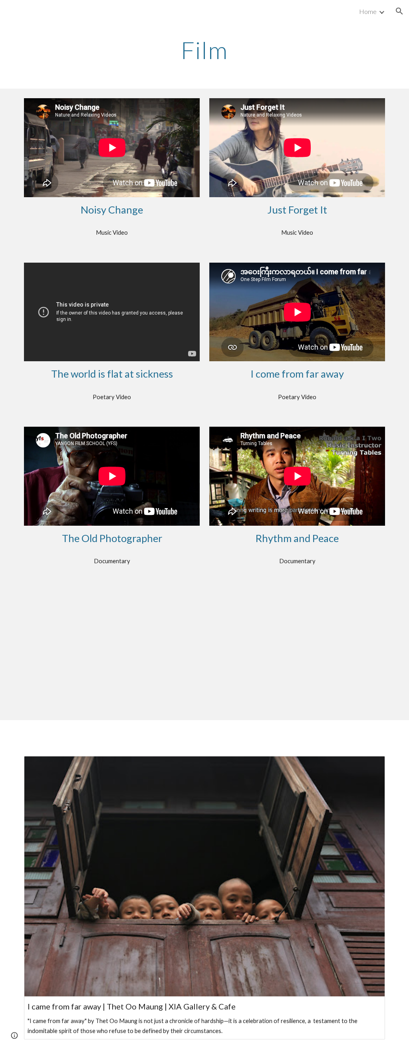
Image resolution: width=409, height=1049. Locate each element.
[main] (204, 50)
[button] (399, 11)
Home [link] (368, 11)
